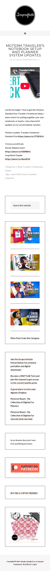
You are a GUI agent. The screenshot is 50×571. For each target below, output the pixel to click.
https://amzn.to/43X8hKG (18, 151)
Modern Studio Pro (28, 561)
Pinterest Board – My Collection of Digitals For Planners (22, 402)
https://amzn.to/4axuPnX (17, 159)
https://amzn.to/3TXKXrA (31, 136)
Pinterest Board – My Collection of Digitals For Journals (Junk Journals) (22, 415)
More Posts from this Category (25, 338)
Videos (8, 170)
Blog (19, 166)
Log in (34, 564)
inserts (25, 174)
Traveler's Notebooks (33, 166)
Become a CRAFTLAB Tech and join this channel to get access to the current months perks (25, 379)
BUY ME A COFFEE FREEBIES (24, 493)
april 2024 (16, 174)
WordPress (27, 564)
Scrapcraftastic (25, 15)
